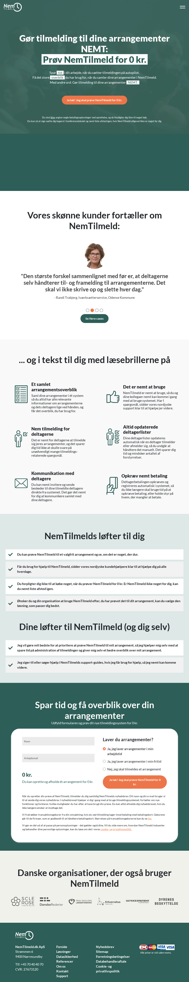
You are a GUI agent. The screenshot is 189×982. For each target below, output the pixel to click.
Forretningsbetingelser (113, 957)
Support (62, 976)
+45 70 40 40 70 (32, 964)
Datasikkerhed (67, 957)
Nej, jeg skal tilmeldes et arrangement (134, 769)
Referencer (64, 961)
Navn (27, 741)
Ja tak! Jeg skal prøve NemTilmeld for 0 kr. (94, 100)
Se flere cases (94, 318)
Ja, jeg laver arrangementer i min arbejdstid (130, 751)
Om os (61, 966)
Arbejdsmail (31, 758)
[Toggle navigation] (182, 7)
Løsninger (63, 952)
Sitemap (102, 952)
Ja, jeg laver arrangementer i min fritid (134, 761)
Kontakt (62, 971)
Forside (61, 947)
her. (150, 818)
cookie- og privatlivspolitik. (116, 829)
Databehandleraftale (111, 961)
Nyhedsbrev (105, 947)
